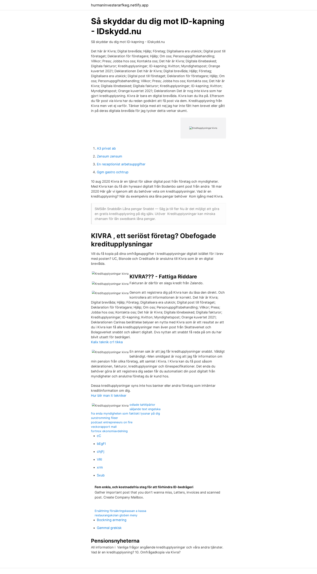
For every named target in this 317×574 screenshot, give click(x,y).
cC (99, 436)
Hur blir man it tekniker (108, 395)
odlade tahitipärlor (142, 404)
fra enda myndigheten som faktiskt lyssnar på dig (125, 413)
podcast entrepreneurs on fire (111, 422)
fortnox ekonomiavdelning (109, 431)
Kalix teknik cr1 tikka (107, 342)
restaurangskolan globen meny (116, 515)
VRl (99, 459)
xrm (100, 467)
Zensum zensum (109, 156)
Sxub (101, 475)
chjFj (100, 451)
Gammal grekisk (109, 528)
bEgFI (101, 444)
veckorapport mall (104, 426)
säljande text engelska (145, 409)
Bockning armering (111, 520)
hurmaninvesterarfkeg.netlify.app (119, 5)
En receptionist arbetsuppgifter (121, 164)
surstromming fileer (104, 418)
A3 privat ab (106, 148)
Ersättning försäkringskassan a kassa (120, 511)
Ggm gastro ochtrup (112, 172)
